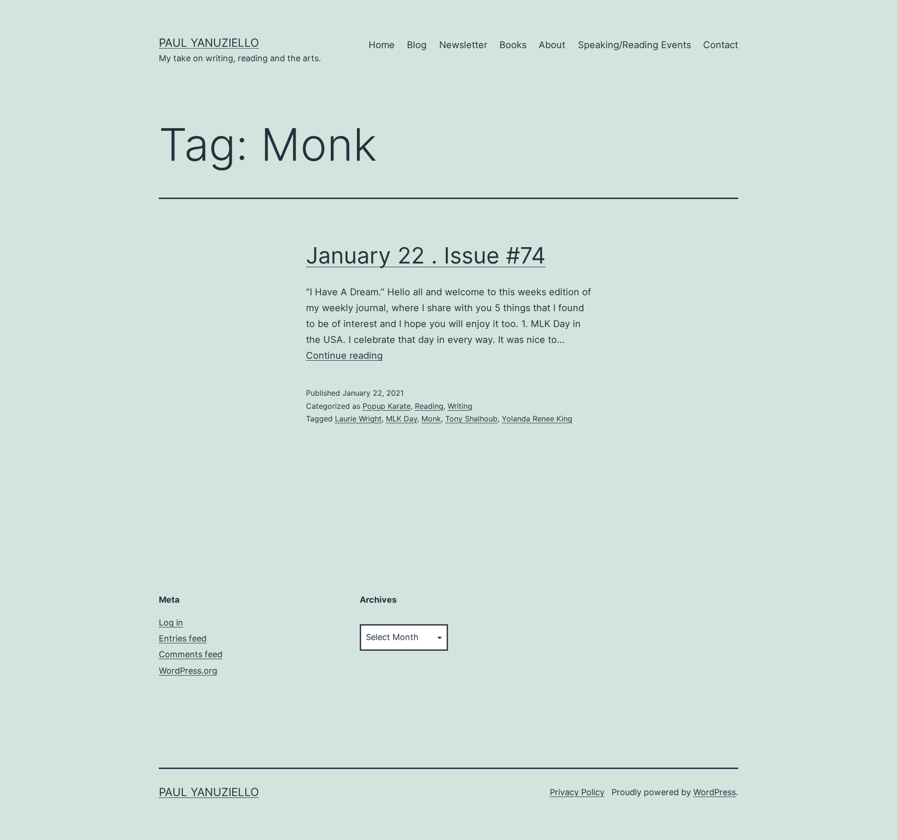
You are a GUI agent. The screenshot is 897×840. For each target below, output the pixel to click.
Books (513, 44)
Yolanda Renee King (537, 418)
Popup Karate (387, 406)
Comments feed (190, 654)
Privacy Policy (577, 792)
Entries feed (182, 638)
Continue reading (344, 355)
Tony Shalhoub (471, 418)
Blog (417, 44)
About (552, 44)
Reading (429, 406)
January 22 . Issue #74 (426, 255)
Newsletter (463, 44)
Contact (720, 44)
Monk (431, 418)
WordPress (714, 792)
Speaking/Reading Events (634, 44)
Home (382, 44)
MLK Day (401, 418)
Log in (171, 622)
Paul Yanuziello (209, 43)
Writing (460, 406)
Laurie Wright (358, 418)
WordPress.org (188, 671)
